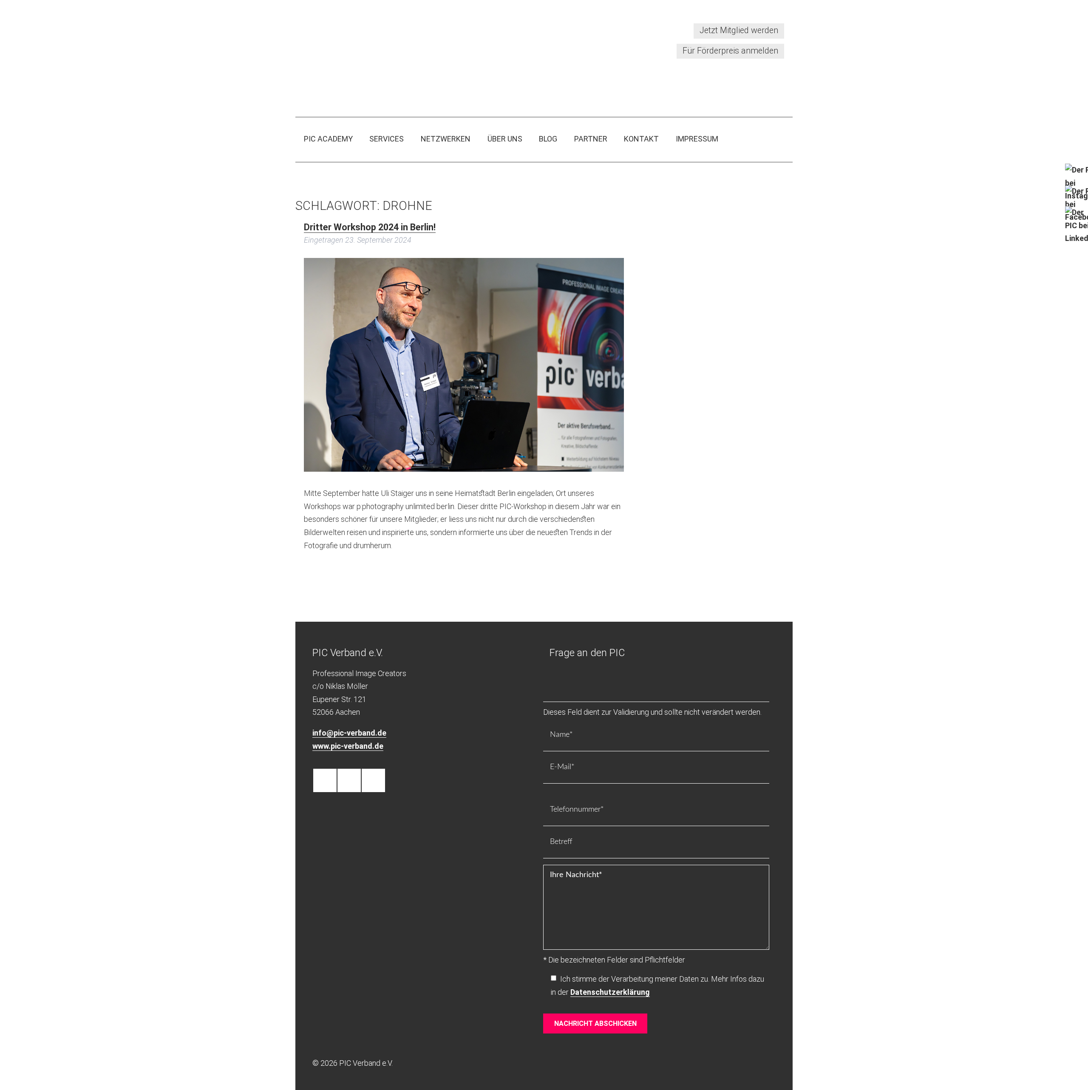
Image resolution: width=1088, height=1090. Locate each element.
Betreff (558, 854)
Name (558, 747)
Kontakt (641, 138)
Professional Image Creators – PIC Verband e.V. (392, 53)
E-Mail (558, 779)
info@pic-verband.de (349, 732)
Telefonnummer (570, 821)
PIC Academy (328, 138)
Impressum (697, 138)
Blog (548, 138)
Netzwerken (445, 138)
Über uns (504, 138)
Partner (590, 138)
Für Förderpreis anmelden (730, 51)
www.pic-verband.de (347, 746)
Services (386, 138)
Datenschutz (566, 994)
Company (561, 697)
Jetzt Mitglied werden (739, 30)
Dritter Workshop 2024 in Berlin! (370, 227)
